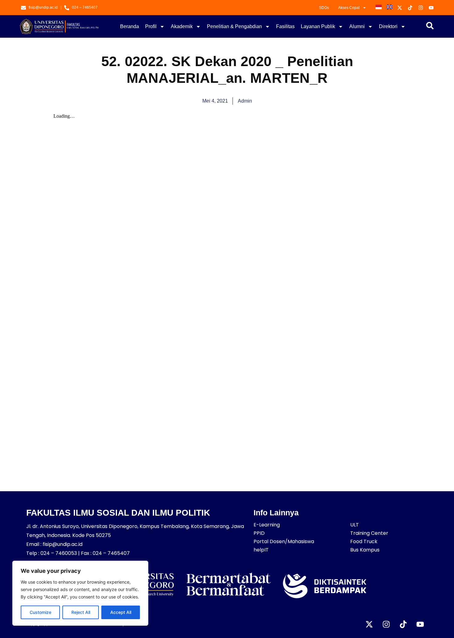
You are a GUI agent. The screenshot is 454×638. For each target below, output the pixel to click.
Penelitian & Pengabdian (234, 26)
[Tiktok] (403, 624)
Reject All (80, 612)
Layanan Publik (318, 26)
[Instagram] (386, 624)
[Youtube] (420, 624)
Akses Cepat (348, 8)
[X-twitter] (369, 624)
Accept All (120, 612)
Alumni (357, 26)
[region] (80, 593)
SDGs (324, 8)
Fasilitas (285, 26)
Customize (40, 612)
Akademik (182, 26)
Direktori (388, 26)
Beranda (129, 26)
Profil (151, 26)
